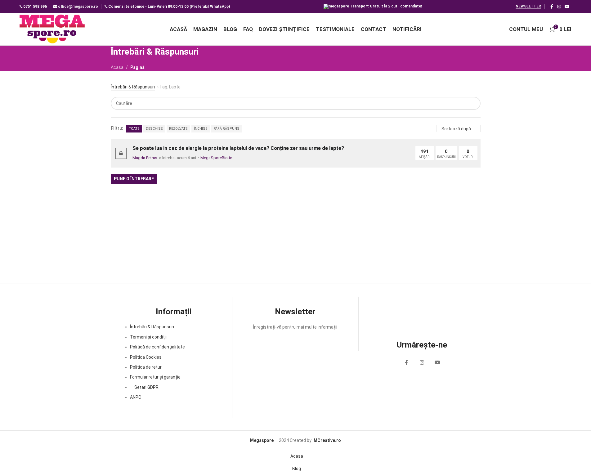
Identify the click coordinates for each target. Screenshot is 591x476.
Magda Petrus (144, 157)
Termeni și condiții (148, 337)
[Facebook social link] (551, 6)
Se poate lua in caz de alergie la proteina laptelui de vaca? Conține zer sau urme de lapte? (238, 148)
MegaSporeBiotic (216, 157)
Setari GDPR (146, 387)
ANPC (135, 397)
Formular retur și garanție (155, 377)
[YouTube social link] (567, 6)
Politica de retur (146, 367)
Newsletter (528, 6)
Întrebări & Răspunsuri (152, 326)
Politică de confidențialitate (157, 346)
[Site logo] (53, 28)
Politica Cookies (146, 357)
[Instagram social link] (559, 6)
